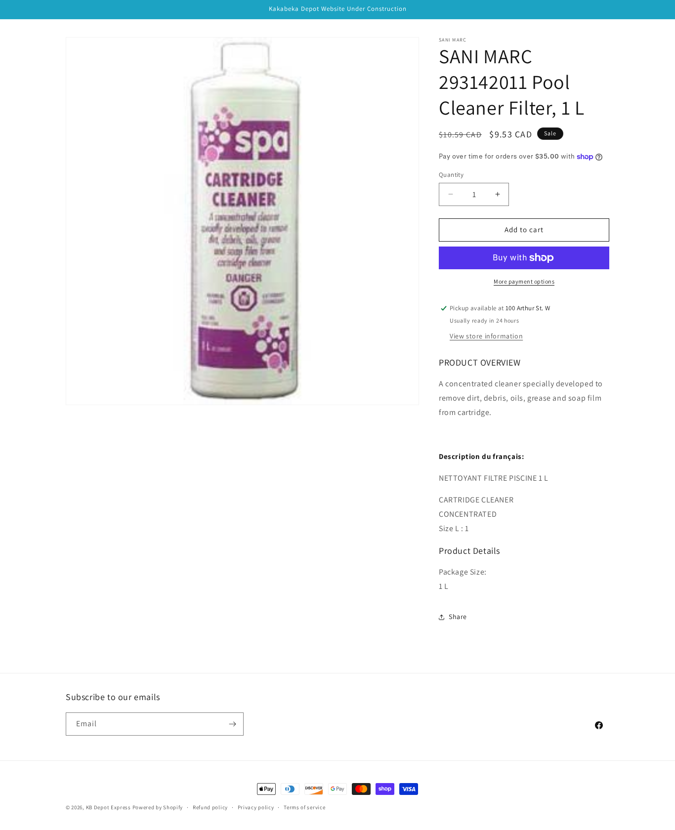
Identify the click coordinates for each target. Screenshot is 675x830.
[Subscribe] (232, 724)
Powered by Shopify (157, 807)
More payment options (524, 281)
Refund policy (210, 807)
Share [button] (458, 616)
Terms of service (304, 807)
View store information (486, 336)
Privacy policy (256, 807)
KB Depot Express (108, 807)
